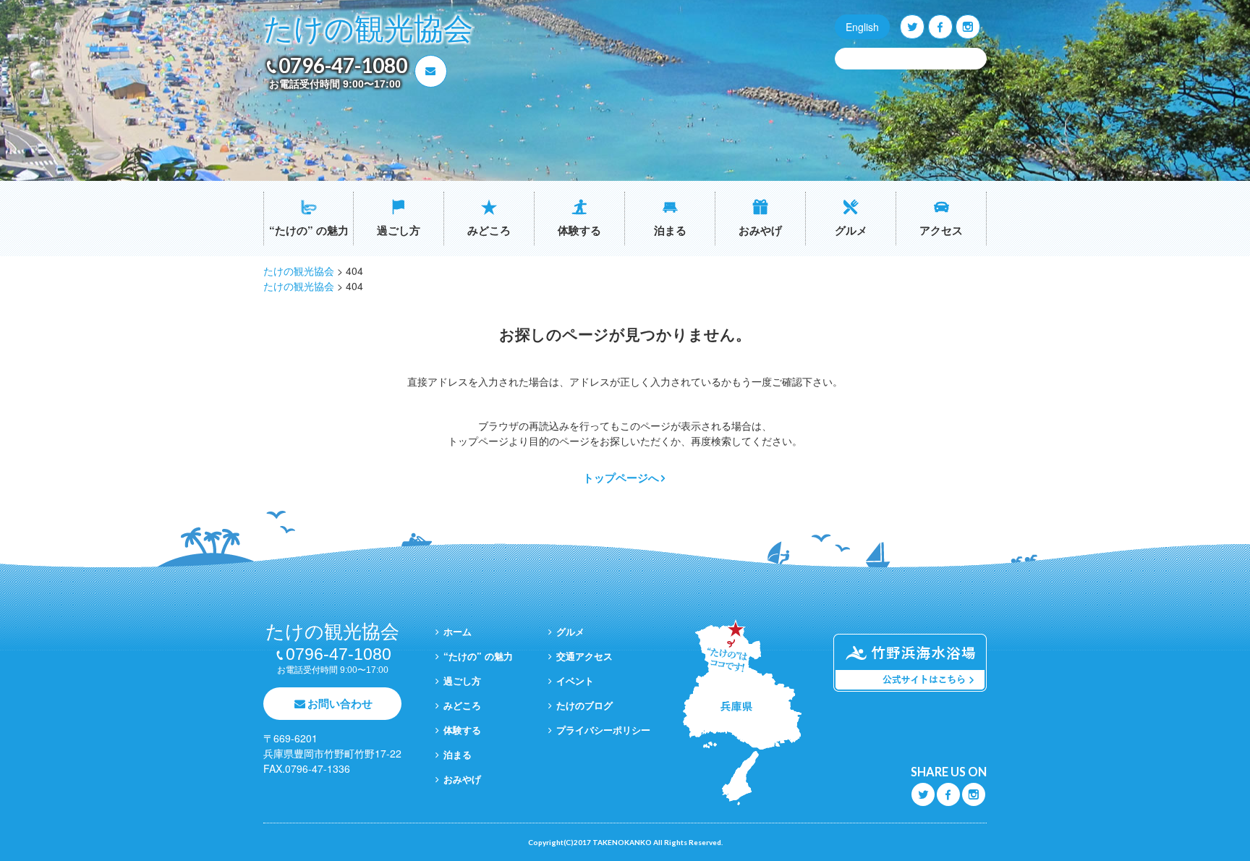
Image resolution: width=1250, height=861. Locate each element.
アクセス (941, 230)
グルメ (851, 230)
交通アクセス (584, 656)
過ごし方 (398, 230)
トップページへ (621, 477)
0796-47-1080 (343, 65)
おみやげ (760, 230)
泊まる (670, 230)
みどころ (489, 230)
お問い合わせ (340, 703)
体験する (579, 230)
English (862, 27)
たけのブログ (584, 705)
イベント (575, 680)
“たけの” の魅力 (309, 230)
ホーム (457, 631)
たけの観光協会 (368, 29)
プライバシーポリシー (603, 730)
